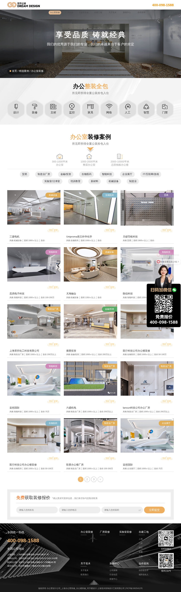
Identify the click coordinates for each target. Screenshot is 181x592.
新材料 (94, 181)
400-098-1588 (163, 4)
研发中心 (113, 579)
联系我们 (84, 574)
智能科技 (107, 174)
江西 (141, 556)
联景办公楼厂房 (75, 464)
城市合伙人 (143, 574)
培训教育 (75, 181)
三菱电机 (14, 236)
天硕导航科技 (130, 236)
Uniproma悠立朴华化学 (79, 236)
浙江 (141, 547)
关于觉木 (84, 570)
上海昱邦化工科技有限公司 (24, 350)
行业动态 (113, 574)
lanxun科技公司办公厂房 (136, 407)
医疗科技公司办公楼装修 (136, 350)
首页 (14, 71)
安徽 (141, 552)
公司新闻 (113, 570)
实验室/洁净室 (52, 181)
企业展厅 (127, 174)
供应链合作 (143, 570)
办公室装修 (37, 71)
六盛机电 (71, 407)
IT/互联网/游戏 (151, 174)
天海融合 (71, 293)
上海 (141, 539)
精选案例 (24, 71)
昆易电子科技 (17, 293)
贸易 (24, 174)
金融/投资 (65, 174)
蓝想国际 (14, 407)
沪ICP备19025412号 (134, 588)
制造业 (133, 181)
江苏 (141, 543)
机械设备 (114, 181)
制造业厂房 (44, 174)
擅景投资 (71, 350)
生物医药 (87, 174)
